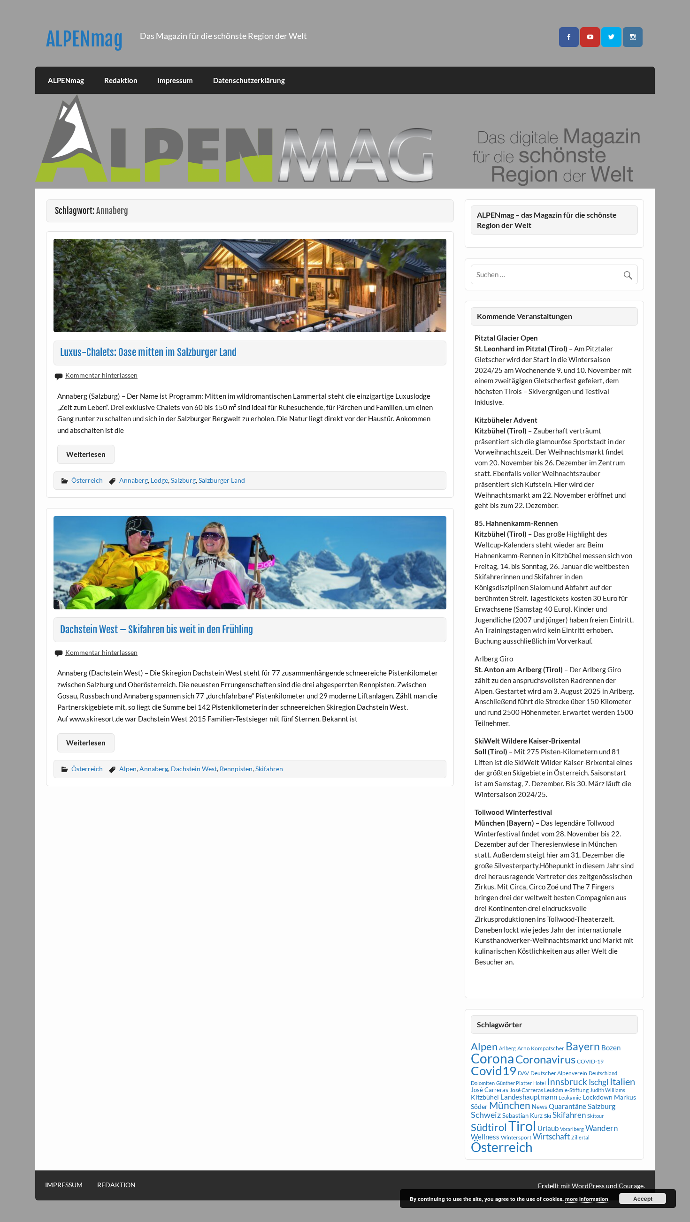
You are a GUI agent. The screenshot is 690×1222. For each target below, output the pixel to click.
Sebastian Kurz (522, 1115)
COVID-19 (590, 1061)
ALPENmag (84, 39)
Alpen (128, 769)
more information (586, 1198)
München (509, 1105)
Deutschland (603, 1073)
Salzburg (183, 480)
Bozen (611, 1047)
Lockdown (598, 1097)
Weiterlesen (86, 454)
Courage (631, 1186)
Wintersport (516, 1137)
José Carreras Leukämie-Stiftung (549, 1089)
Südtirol (489, 1127)
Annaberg (133, 480)
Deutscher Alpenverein (558, 1073)
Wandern (601, 1128)
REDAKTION (116, 1185)
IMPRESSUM (64, 1185)
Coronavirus (545, 1059)
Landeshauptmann (528, 1097)
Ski (547, 1115)
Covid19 (493, 1070)
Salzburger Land (222, 480)
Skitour (595, 1116)
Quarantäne (567, 1106)
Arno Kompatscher (540, 1048)
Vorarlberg (572, 1129)
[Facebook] (569, 37)
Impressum (175, 80)
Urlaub (548, 1128)
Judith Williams (607, 1090)
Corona (492, 1058)
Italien (622, 1081)
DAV (523, 1073)
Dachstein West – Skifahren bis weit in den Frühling (156, 629)
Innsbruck (567, 1081)
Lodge (159, 480)
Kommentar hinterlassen (101, 375)
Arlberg (507, 1048)
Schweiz (486, 1114)
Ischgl (598, 1082)
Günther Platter (514, 1083)
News (539, 1106)
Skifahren (269, 769)
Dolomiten (483, 1083)
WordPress (588, 1186)
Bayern (583, 1046)
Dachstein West (194, 769)
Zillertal (580, 1137)
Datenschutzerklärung (249, 80)
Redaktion (121, 80)
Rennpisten (236, 769)
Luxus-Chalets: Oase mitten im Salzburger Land (148, 352)
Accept (642, 1198)
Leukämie (570, 1097)
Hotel (539, 1083)
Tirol (522, 1125)
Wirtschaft (551, 1136)
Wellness (485, 1136)
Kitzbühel (485, 1097)
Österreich (87, 480)
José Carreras (489, 1089)
